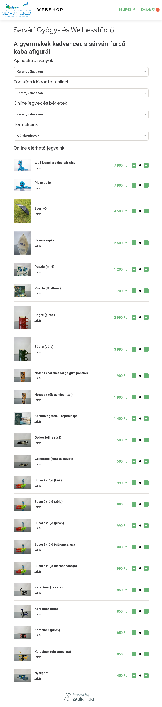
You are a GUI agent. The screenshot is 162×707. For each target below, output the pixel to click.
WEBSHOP (50, 9)
